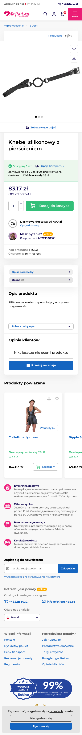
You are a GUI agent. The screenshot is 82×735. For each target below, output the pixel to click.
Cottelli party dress (23, 437)
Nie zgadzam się (41, 718)
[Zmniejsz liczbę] (21, 208)
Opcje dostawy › (30, 225)
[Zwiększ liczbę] (21, 203)
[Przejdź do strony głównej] (16, 14)
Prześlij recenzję (43, 365)
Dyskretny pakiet (16, 646)
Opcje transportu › (52, 165)
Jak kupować (51, 639)
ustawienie (56, 711)
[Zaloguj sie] (54, 14)
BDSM (33, 25)
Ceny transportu (15, 652)
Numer (14, 206)
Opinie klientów (53, 664)
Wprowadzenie (14, 25)
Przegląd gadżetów (55, 658)
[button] (45, 14)
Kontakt (9, 639)
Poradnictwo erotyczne (58, 646)
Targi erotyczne (52, 652)
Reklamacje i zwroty (18, 658)
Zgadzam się (41, 726)
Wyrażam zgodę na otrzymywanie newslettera (32, 576)
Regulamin (12, 664)
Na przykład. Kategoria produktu (36, 33)
